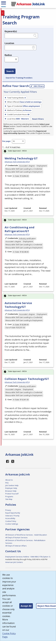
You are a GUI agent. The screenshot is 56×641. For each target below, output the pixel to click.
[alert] (28, 151)
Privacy (8, 510)
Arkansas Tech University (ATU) (17, 161)
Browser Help (10, 491)
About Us (9, 480)
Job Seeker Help (11, 485)
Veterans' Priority (12, 515)
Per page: (6, 141)
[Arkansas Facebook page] (7, 461)
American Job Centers (14, 562)
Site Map (8, 499)
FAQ (7, 482)
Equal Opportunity (12, 513)
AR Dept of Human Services (16, 537)
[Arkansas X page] (13, 461)
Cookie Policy (10, 521)
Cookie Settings (11, 524)
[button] (3, 4)
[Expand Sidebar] (2, 13)
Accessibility (10, 518)
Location (9, 43)
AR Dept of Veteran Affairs (16, 546)
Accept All (26, 605)
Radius (8, 55)
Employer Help (11, 488)
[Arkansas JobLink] (28, 4)
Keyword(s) (11, 31)
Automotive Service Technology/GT (18, 305)
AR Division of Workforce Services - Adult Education (26, 535)
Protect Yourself (11, 493)
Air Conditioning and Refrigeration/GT (19, 229)
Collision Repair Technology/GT (27, 379)
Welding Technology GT (21, 158)
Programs (9, 496)
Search (10, 71)
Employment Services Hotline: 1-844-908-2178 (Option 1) (27, 556)
